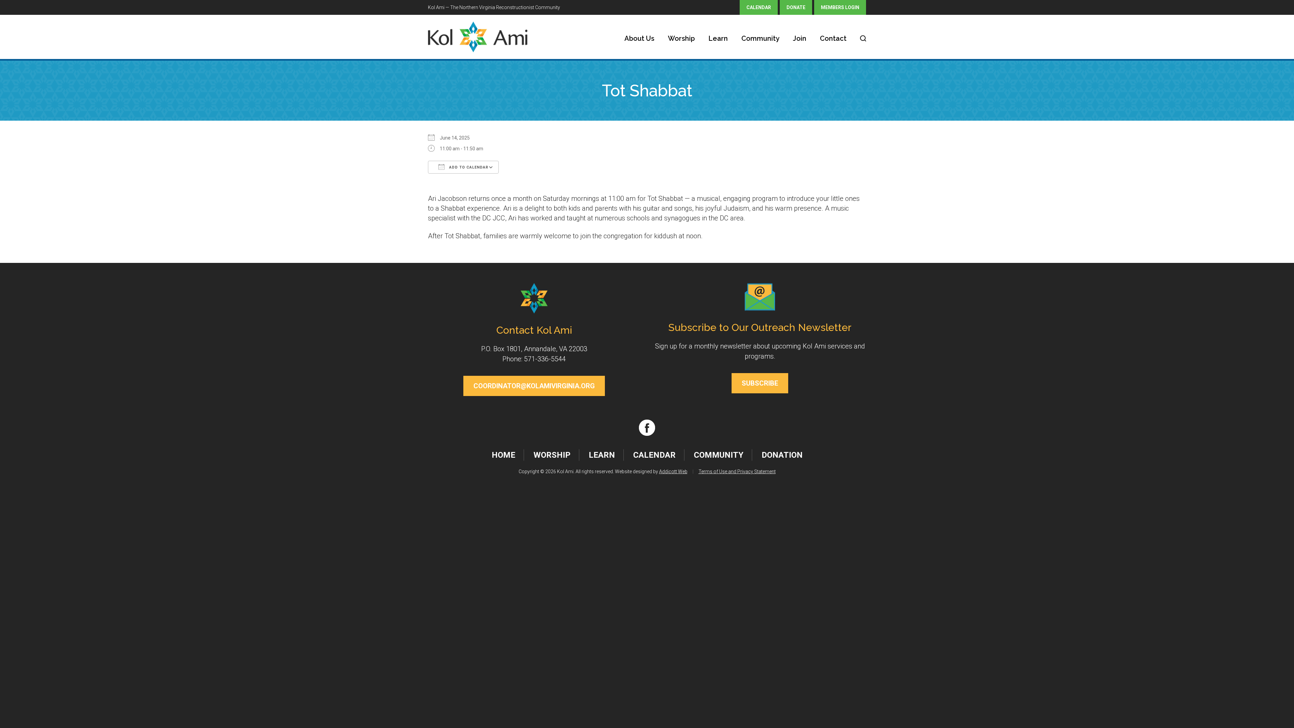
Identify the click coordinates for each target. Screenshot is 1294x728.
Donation (782, 455)
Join (799, 38)
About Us (639, 38)
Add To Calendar (468, 167)
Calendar (758, 7)
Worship (681, 38)
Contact (833, 38)
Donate (796, 7)
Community (760, 38)
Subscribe (760, 383)
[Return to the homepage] (477, 37)
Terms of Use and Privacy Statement (737, 471)
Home (503, 455)
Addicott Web (673, 471)
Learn (718, 38)
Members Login (840, 7)
